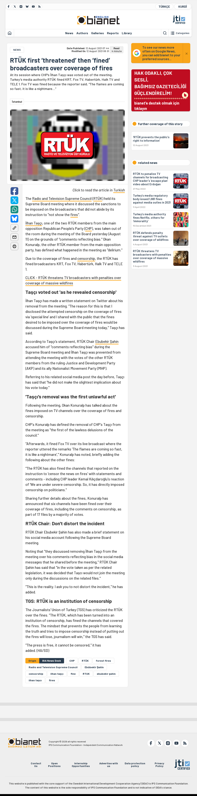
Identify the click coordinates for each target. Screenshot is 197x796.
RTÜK (97, 198)
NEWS (17, 49)
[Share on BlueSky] (14, 219)
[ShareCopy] (14, 228)
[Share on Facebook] (14, 191)
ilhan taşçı (56, 673)
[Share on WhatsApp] (14, 209)
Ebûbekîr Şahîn (94, 667)
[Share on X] (14, 200)
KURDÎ (182, 6)
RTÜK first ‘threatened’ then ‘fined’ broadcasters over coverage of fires (61, 64)
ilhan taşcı (35, 680)
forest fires (103, 660)
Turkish (119, 190)
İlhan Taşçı (33, 223)
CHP (88, 228)
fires (74, 214)
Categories (182, 33)
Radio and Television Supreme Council (62, 198)
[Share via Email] (14, 237)
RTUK (86, 673)
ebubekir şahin (106, 673)
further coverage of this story (160, 124)
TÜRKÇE (164, 6)
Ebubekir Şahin (107, 341)
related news (147, 163)
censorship (86, 258)
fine (73, 673)
